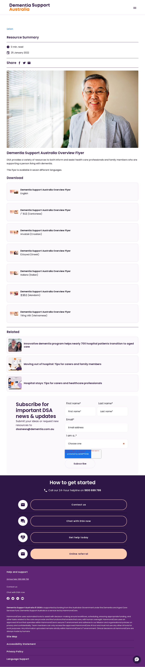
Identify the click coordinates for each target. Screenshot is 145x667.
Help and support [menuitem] (17, 571)
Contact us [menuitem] (12, 586)
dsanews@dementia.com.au (35, 429)
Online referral (78, 553)
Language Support (18, 659)
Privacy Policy (15, 651)
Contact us (79, 504)
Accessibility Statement (21, 644)
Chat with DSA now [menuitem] (16, 592)
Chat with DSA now (78, 521)
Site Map (12, 636)
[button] (137, 659)
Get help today (78, 537)
